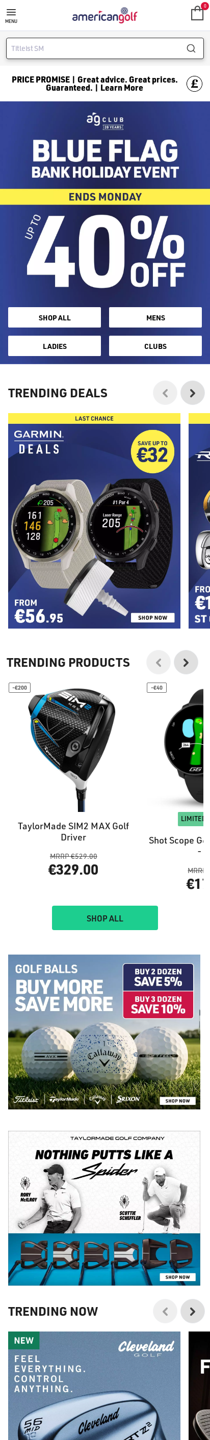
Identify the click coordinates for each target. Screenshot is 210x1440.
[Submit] (195, 48)
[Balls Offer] (104, 1032)
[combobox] (105, 48)
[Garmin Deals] (94, 521)
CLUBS (155, 345)
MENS (155, 317)
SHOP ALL (55, 317)
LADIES (55, 345)
